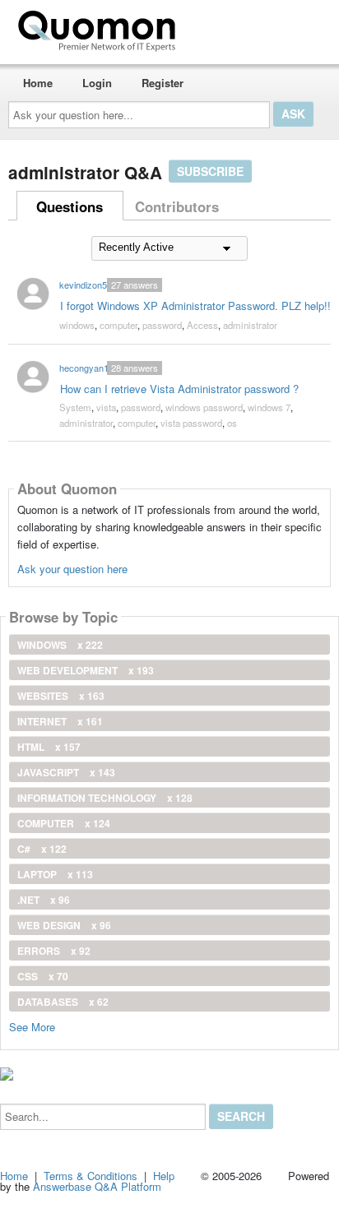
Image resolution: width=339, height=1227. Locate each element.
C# (42, 848)
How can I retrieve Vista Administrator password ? (179, 388)
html (49, 746)
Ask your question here (72, 568)
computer (118, 324)
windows (77, 324)
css (42, 976)
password (162, 324)
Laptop (55, 874)
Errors (54, 950)
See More (32, 1026)
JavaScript (66, 772)
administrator (250, 324)
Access (202, 324)
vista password (191, 422)
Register (162, 82)
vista (106, 407)
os (232, 422)
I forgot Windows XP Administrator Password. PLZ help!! (195, 305)
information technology (105, 797)
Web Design (64, 925)
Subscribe (210, 171)
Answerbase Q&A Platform (97, 1186)
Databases (63, 1001)
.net (43, 899)
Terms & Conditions (90, 1175)
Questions (69, 206)
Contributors (177, 206)
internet (60, 721)
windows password (204, 407)
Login (97, 82)
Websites (60, 695)
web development (85, 670)
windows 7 (269, 407)
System (75, 407)
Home (38, 82)
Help (163, 1175)
